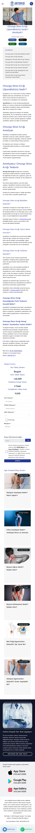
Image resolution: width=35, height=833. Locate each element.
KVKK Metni (20, 447)
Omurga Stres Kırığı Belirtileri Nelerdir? (16, 62)
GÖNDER (17, 460)
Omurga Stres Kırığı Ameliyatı (14, 56)
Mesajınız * (7, 423)
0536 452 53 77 (11, 355)
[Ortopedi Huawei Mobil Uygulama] (17, 790)
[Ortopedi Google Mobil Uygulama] (17, 781)
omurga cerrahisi (15, 290)
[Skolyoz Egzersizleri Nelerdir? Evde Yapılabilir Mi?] (17, 667)
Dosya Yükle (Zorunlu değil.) (13, 437)
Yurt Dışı (11, 420)
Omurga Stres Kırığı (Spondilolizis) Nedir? (17, 54)
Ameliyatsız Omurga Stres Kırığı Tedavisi (17, 59)
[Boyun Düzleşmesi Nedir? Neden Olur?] (17, 593)
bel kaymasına (24, 219)
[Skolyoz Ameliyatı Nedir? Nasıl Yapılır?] (17, 481)
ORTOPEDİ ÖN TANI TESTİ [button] (17, 754)
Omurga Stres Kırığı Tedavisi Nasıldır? (16, 67)
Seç (28, 440)
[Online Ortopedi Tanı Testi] (17, 715)
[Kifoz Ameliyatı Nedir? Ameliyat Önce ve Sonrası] (17, 518)
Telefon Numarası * (10, 405)
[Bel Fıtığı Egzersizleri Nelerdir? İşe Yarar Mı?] (17, 630)
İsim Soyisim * (8, 398)
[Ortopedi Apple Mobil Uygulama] (17, 772)
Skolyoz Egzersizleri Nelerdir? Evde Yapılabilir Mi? (17, 681)
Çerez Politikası (13, 449)
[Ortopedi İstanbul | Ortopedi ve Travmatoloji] (3, 4)
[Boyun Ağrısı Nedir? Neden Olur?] (17, 555)
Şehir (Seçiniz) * (9, 412)
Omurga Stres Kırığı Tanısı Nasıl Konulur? (17, 65)
